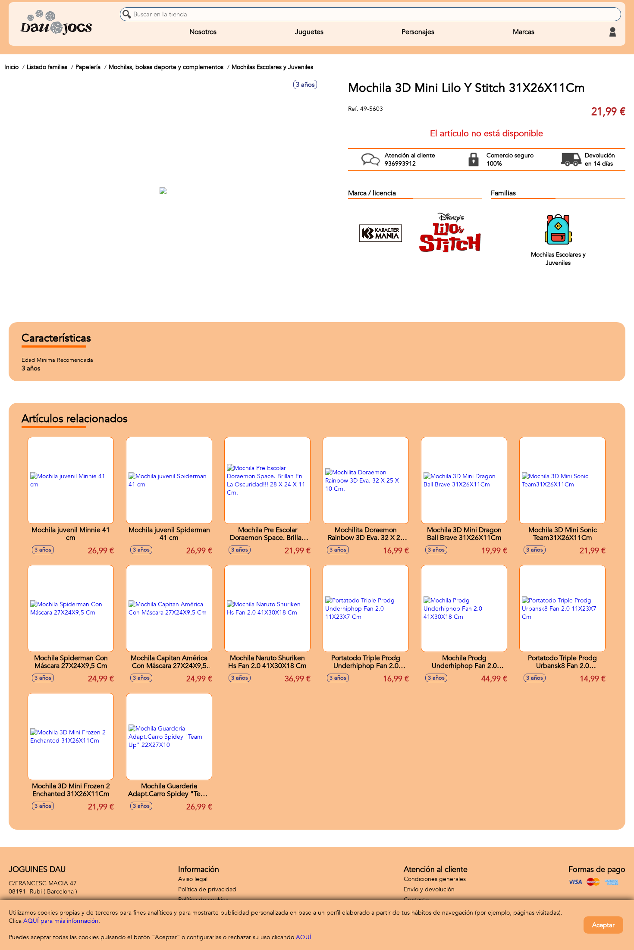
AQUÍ (303, 937)
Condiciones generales (435, 879)
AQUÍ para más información (60, 921)
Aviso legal (192, 879)
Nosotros (203, 32)
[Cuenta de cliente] (612, 32)
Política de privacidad (207, 889)
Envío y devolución (429, 889)
